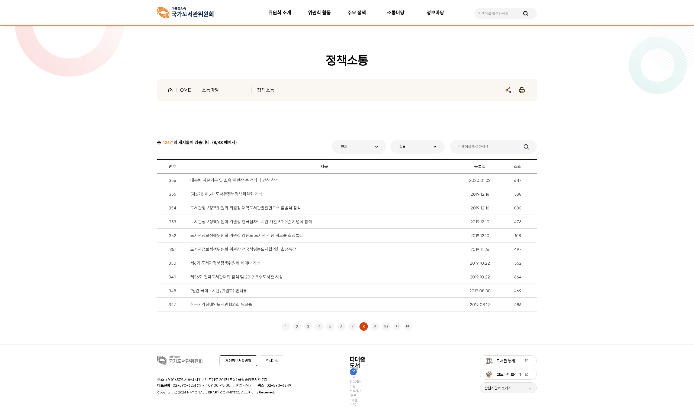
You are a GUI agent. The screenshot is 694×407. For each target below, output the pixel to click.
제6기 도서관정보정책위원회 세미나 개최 (225, 263)
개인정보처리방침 (238, 360)
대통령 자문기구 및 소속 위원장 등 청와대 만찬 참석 (234, 180)
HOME (183, 90)
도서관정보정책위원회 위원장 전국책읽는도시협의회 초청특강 (243, 249)
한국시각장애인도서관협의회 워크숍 (221, 304)
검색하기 (526, 146)
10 (385, 325)
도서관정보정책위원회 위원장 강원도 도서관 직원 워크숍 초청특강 (246, 235)
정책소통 (265, 90)
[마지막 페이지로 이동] (408, 326)
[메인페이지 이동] (185, 12)
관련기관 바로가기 (497, 388)
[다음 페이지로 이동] (397, 326)
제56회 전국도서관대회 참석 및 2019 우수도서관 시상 (236, 277)
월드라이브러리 (508, 374)
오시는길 (271, 360)
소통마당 (210, 90)
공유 (508, 90)
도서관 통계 (505, 360)
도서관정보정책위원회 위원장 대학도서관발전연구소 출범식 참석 (245, 208)
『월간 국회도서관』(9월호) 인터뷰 (218, 290)
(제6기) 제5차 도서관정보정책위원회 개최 (226, 194)
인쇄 (521, 90)
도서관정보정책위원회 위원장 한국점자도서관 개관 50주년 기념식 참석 (251, 221)
